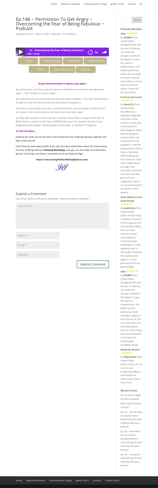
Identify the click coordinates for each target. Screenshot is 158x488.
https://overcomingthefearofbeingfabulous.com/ (62, 159)
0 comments (69, 34)
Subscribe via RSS (63, 69)
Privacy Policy (112, 480)
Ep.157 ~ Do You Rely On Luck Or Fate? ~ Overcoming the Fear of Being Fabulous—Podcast (131, 419)
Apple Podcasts (97, 60)
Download (74, 60)
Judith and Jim (26, 34)
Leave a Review (52, 60)
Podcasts (56, 34)
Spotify (40, 69)
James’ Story (117, 4)
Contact (132, 4)
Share (29, 60)
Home (54, 4)
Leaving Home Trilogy (95, 4)
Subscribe (86, 69)
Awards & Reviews (70, 4)
